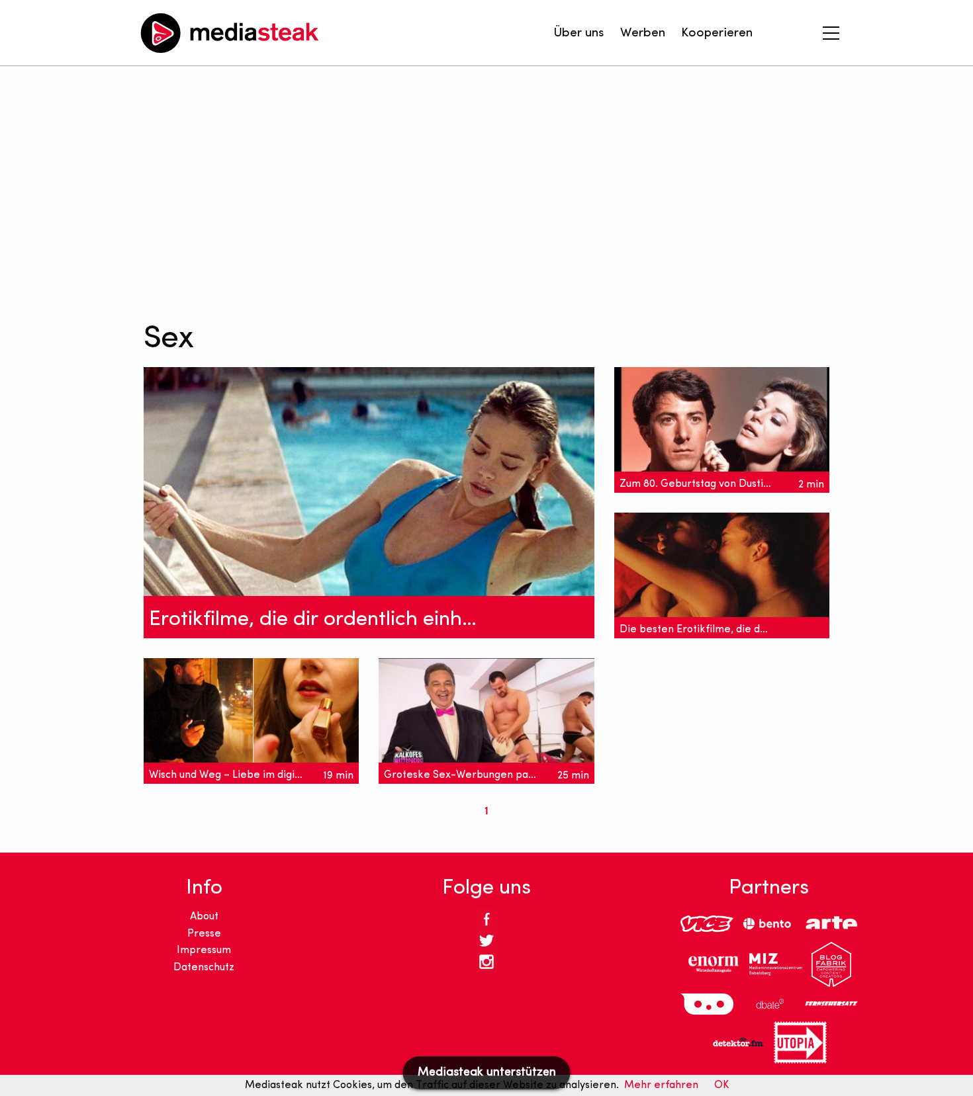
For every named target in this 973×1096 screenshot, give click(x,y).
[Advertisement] (462, 191)
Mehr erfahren (661, 1085)
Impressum (204, 950)
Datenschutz (203, 967)
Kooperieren (717, 33)
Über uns (578, 33)
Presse (204, 934)
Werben (642, 33)
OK (721, 1085)
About (204, 916)
